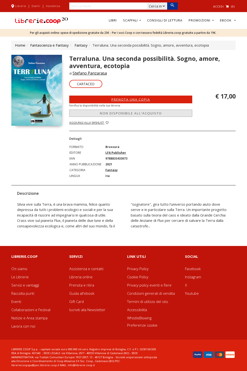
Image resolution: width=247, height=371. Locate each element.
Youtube (192, 293)
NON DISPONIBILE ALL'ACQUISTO (131, 113)
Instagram (193, 276)
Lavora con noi (23, 326)
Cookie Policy (137, 276)
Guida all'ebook (81, 293)
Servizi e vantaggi (25, 285)
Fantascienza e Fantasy (49, 45)
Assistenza (53, 6)
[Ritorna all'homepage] (41, 20)
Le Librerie (20, 276)
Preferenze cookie (142, 325)
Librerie (20, 6)
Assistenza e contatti (86, 268)
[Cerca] (172, 6)
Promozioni (200, 20)
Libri (113, 20)
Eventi (36, 6)
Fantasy (81, 45)
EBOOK (226, 20)
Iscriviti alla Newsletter (87, 309)
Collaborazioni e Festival (30, 309)
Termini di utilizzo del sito (147, 301)
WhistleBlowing (139, 317)
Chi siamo (19, 268)
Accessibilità (137, 309)
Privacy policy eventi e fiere (149, 285)
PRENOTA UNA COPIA (130, 99)
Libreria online (81, 276)
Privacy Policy (138, 268)
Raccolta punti (22, 293)
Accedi (218, 6)
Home (20, 45)
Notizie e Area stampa (29, 317)
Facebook (193, 268)
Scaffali (131, 20)
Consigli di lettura (164, 20)
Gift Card (76, 301)
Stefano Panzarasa (90, 73)
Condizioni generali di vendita (151, 293)
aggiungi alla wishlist (87, 123)
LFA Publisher (115, 153)
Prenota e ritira (81, 285)
